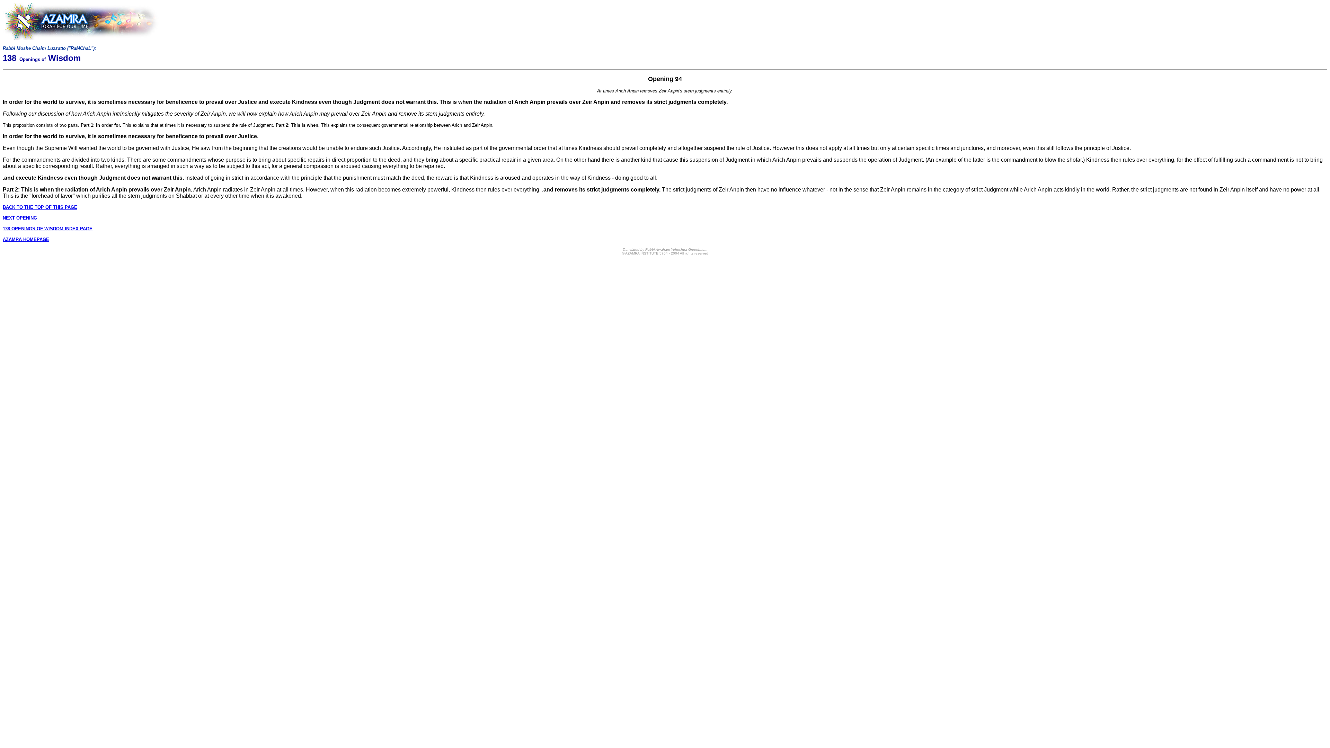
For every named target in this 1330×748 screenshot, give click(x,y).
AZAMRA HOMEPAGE (26, 239)
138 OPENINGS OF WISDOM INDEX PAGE (47, 228)
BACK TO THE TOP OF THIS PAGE (40, 207)
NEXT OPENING (20, 218)
